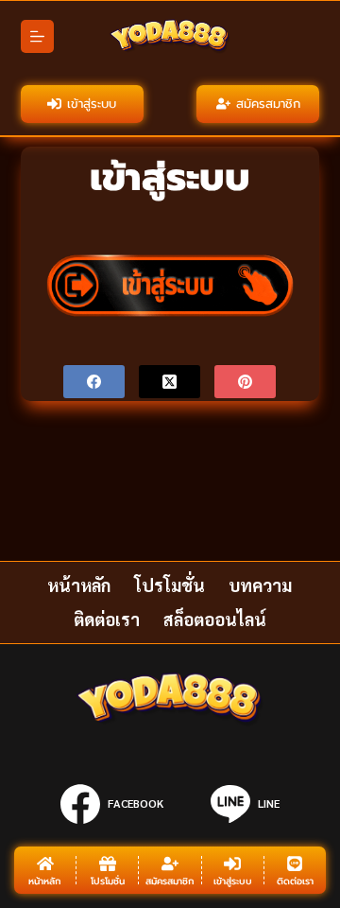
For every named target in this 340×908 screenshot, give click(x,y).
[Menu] (37, 36)
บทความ (260, 585)
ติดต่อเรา (107, 619)
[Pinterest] (245, 381)
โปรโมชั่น (169, 585)
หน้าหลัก (78, 585)
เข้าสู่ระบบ (91, 104)
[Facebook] (94, 381)
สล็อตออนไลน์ (214, 619)
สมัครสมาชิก (268, 104)
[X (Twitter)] (169, 381)
